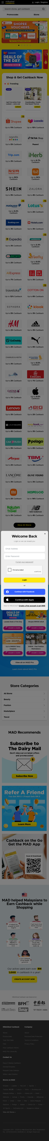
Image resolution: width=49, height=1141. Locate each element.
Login (24, 580)
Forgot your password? (24, 562)
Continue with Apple (24, 600)
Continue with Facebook (24, 592)
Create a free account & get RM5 (32, 606)
